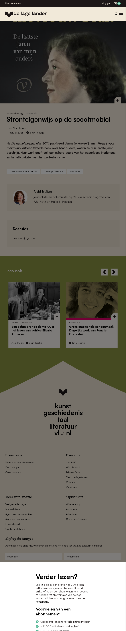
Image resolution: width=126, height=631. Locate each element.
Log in (39, 584)
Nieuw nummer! (13, 3)
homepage (42, 601)
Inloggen (106, 3)
